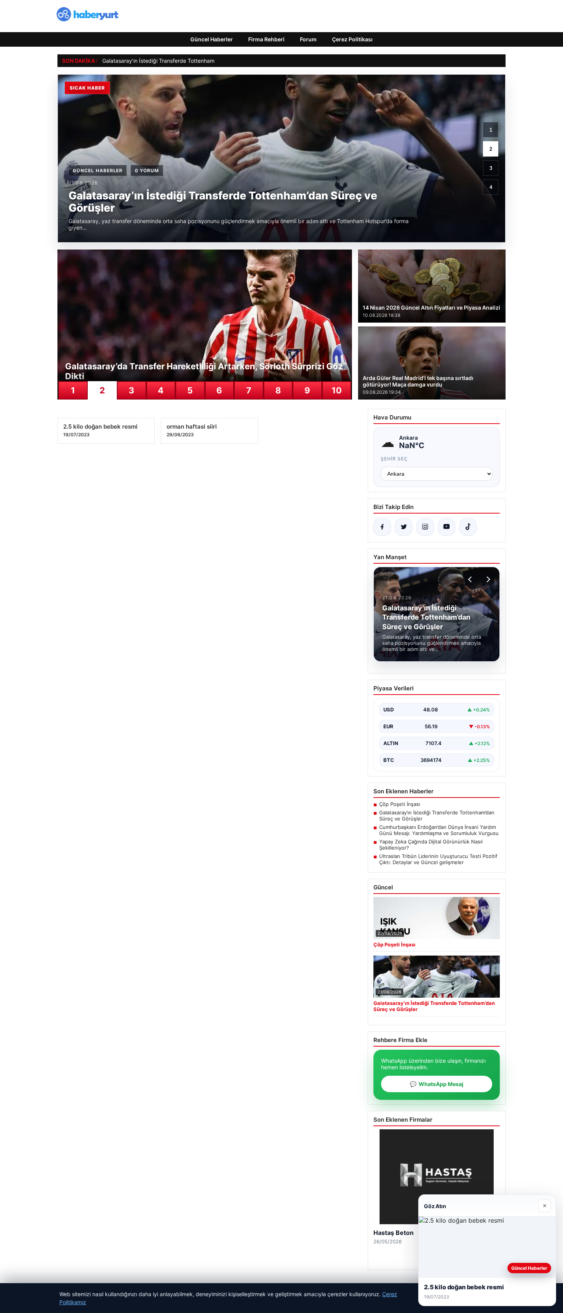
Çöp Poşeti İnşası (399, 804)
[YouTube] (446, 527)
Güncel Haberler (211, 39)
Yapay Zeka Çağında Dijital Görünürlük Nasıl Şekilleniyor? (431, 844)
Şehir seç (394, 459)
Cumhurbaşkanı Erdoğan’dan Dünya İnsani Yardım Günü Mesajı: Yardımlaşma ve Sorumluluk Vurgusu (439, 830)
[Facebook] (382, 527)
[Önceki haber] (471, 579)
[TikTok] (468, 527)
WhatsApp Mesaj (436, 1084)
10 (337, 390)
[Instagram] (425, 527)
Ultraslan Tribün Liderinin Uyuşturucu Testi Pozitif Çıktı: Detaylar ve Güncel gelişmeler (438, 859)
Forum (308, 39)
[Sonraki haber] (487, 579)
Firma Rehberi (266, 39)
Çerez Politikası (352, 39)
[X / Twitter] (403, 527)
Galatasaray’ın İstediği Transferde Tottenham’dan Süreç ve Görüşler (186, 60)
